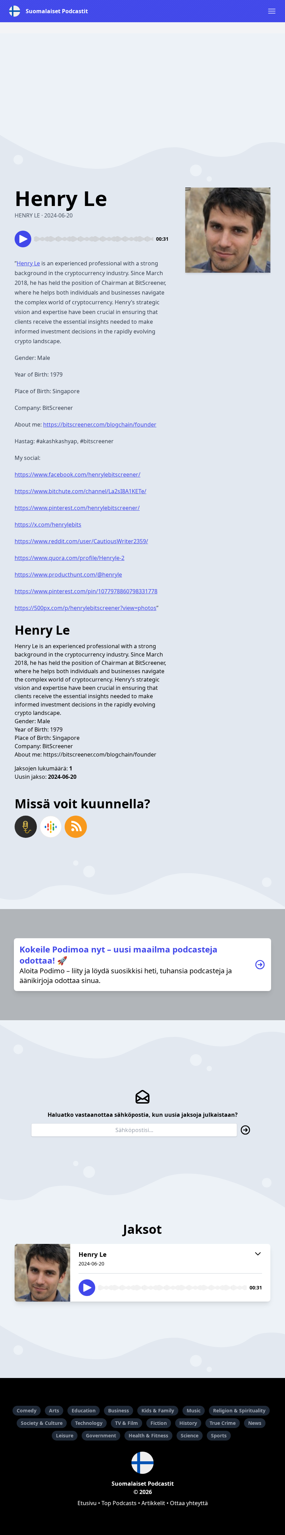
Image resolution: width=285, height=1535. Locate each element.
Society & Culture (42, 1423)
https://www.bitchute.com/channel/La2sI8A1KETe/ (80, 491)
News (254, 1423)
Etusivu (87, 1503)
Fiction (158, 1423)
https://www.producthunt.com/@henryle (68, 574)
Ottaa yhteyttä (189, 1503)
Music (194, 1410)
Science (189, 1435)
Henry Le (28, 263)
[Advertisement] (142, 82)
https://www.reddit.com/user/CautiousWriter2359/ (81, 541)
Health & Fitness (148, 1435)
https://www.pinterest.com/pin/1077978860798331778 (86, 591)
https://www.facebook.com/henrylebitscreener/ (77, 474)
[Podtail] (25, 826)
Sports (219, 1435)
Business (118, 1410)
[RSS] (75, 826)
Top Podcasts (119, 1503)
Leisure (64, 1435)
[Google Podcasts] (50, 826)
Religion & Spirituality (239, 1410)
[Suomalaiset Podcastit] (142, 1463)
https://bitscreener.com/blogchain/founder (99, 424)
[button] (272, 11)
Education (84, 1410)
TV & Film (126, 1423)
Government (101, 1435)
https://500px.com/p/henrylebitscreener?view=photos (85, 608)
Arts (54, 1410)
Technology (89, 1423)
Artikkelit (153, 1503)
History (188, 1423)
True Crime (223, 1423)
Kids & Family (157, 1410)
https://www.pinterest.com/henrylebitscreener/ (77, 508)
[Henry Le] (42, 1273)
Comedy (26, 1410)
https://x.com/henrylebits (48, 524)
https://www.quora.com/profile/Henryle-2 (69, 558)
